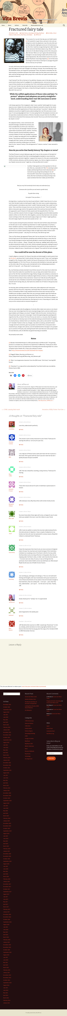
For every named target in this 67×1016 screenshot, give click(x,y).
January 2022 (6, 760)
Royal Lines (27, 753)
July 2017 (5, 896)
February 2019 (6, 848)
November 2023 (7, 704)
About (9, 25)
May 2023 (5, 719)
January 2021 (6, 790)
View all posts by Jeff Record (46, 400)
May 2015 (5, 962)
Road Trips (23, 34)
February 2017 (6, 909)
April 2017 (5, 904)
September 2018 (7, 861)
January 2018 (6, 881)
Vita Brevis (13, 258)
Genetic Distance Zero (30, 699)
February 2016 (6, 939)
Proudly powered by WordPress (33, 1012)
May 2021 (5, 780)
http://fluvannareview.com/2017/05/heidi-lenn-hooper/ (27, 350)
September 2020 (7, 800)
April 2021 (5, 783)
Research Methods (29, 751)
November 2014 (7, 977)
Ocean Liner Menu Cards (31, 696)
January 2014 (6, 1003)
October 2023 (6, 707)
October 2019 (6, 828)
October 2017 (6, 889)
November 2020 (7, 795)
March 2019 (6, 846)
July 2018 (5, 866)
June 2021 (5, 778)
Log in (48, 726)
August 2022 (6, 742)
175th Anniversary (29, 721)
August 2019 (6, 833)
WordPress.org (50, 733)
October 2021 (6, 767)
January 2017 (6, 912)
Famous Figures (29, 731)
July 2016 (5, 927)
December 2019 (7, 823)
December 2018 (7, 853)
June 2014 (5, 990)
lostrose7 (11, 615)
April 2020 (5, 813)
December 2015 (7, 944)
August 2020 (6, 803)
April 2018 (5, 874)
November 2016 (7, 917)
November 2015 (7, 947)
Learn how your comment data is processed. (34, 686)
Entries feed (50, 728)
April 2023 (5, 722)
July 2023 (5, 714)
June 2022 (5, 747)
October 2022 (6, 737)
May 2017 (5, 901)
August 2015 (6, 955)
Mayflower (41, 33)
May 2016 (5, 932)
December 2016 (7, 914)
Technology (28, 756)
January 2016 (6, 942)
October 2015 (6, 950)
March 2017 (6, 907)
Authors (17, 25)
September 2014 (7, 982)
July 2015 (5, 957)
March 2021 (6, 785)
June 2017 (5, 899)
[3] (47, 168)
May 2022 (5, 750)
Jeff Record (38, 34)
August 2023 (6, 712)
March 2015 (6, 967)
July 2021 (5, 775)
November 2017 (7, 886)
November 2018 (7, 856)
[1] (26, 41)
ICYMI (26, 736)
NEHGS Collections (29, 746)
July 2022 (5, 745)
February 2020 (6, 818)
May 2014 (5, 992)
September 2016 (7, 922)
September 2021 (7, 770)
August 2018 (6, 864)
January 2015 (6, 972)
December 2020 (7, 793)
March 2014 (6, 998)
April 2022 (5, 752)
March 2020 (6, 815)
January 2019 (6, 851)
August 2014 (6, 985)
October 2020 (6, 798)
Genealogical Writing (33, 33)
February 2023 (6, 727)
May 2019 (5, 841)
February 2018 (6, 879)
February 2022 (6, 757)
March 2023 (6, 724)
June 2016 (5, 929)
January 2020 (6, 821)
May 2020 (5, 810)
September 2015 (7, 952)
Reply (22, 429)
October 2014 (6, 980)
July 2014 (5, 987)
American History (29, 723)
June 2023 (5, 717)
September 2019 (7, 831)
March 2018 (6, 876)
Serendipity (29, 34)
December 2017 (7, 884)
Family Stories (24, 33)
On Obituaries (28, 710)
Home (3, 25)
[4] (53, 170)
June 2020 (5, 808)
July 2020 (5, 805)
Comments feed (50, 731)
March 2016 (6, 937)
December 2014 (7, 975)
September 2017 (7, 891)
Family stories (16, 34)
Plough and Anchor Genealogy (54, 701)
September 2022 (7, 740)
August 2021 (6, 773)
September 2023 (7, 709)
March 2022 (6, 755)
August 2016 (6, 924)
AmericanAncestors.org (37, 25)
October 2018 (6, 858)
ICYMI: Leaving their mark (11, 409)
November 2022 (7, 735)
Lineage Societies (29, 738)
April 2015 (5, 965)
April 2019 (5, 843)
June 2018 (5, 869)
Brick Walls (49, 33)
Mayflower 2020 (29, 743)
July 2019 (5, 836)
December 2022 (7, 732)
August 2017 (6, 894)
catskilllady (11, 429)
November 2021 (7, 765)
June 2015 (5, 960)
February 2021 (6, 788)
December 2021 (7, 762)
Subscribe (24, 25)
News (26, 748)
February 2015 (6, 970)
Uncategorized (28, 758)
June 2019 (5, 838)
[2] (48, 58)
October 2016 (6, 919)
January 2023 (6, 730)
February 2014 (6, 1000)
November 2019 (7, 826)
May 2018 (5, 871)
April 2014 (5, 995)
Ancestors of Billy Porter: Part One (53, 409)
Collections (27, 726)
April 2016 (5, 934)
